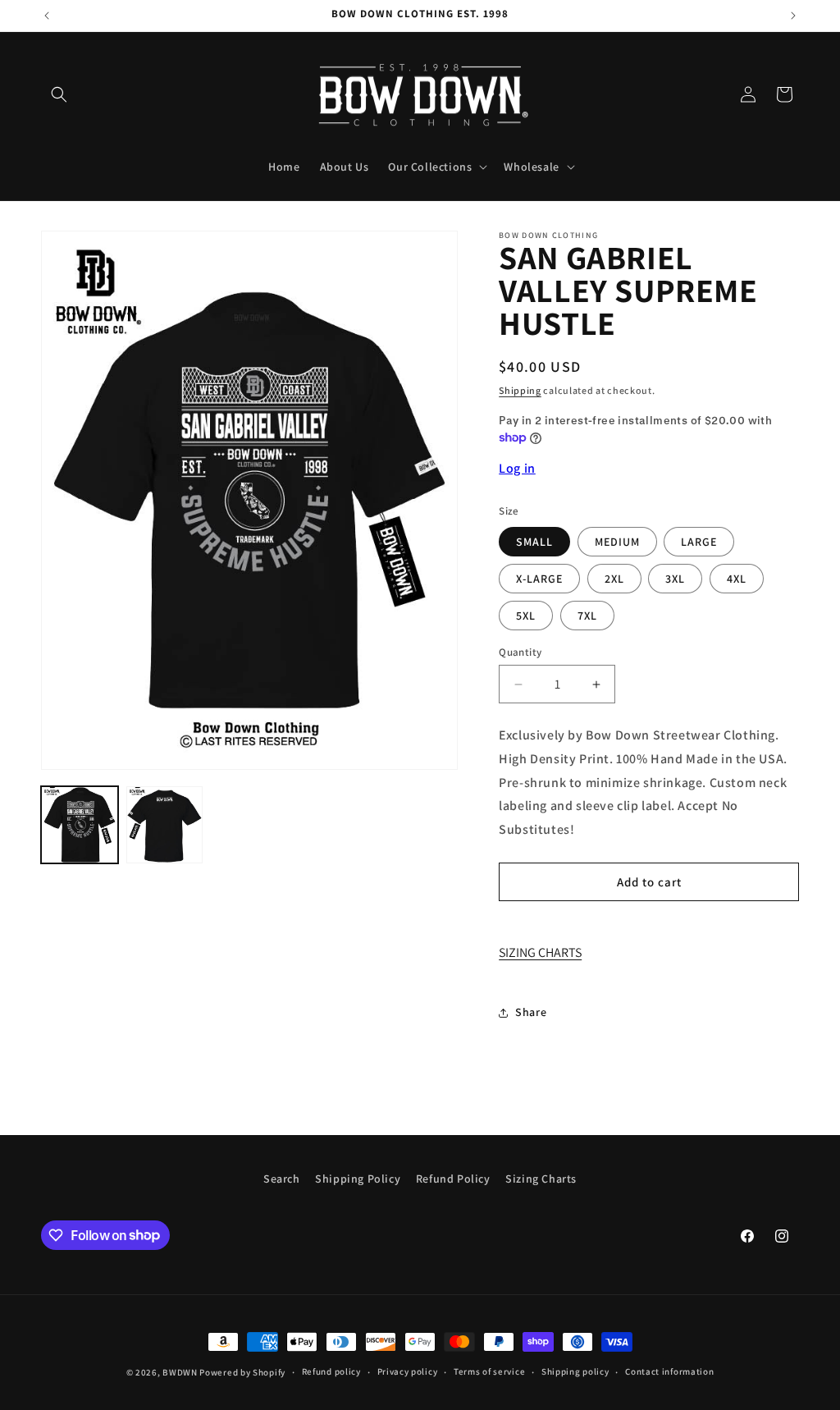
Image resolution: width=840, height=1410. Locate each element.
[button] (59, 94)
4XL (736, 578)
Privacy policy (407, 1371)
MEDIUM (617, 541)
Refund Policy (453, 1178)
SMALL (534, 541)
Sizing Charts (541, 1178)
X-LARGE (539, 578)
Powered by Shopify (242, 1372)
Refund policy (331, 1371)
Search (281, 1178)
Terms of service (489, 1371)
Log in (517, 468)
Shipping (520, 390)
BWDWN (180, 1372)
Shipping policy (575, 1371)
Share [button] (530, 1012)
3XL (675, 578)
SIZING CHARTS (540, 952)
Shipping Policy (357, 1178)
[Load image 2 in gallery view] (164, 824)
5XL (526, 615)
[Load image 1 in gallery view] (79, 824)
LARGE (699, 541)
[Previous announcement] (47, 15)
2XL (614, 578)
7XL (587, 615)
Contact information (669, 1371)
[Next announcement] (793, 15)
